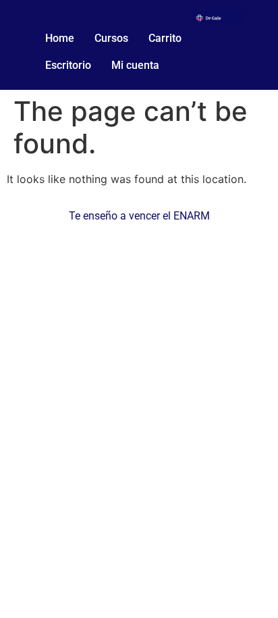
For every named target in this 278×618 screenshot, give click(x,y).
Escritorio (68, 65)
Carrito (165, 38)
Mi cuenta (135, 65)
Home (59, 38)
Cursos (111, 38)
